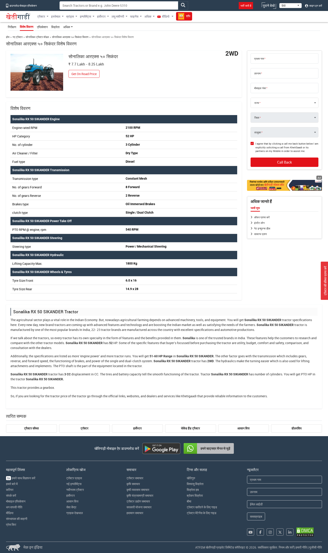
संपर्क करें (11, 495)
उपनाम (257, 73)
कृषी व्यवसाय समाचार (138, 490)
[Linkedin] (289, 532)
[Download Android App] (161, 448)
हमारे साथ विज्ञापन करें (21, 478)
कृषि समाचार (133, 484)
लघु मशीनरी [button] (118, 16)
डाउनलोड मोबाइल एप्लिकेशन (23, 5)
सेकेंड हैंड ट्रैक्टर (190, 428)
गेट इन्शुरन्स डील (262, 228)
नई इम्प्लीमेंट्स (73, 484)
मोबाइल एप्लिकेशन (15, 501)
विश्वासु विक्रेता (195, 484)
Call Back (284, 162)
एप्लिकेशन (42, 27)
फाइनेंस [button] (134, 16)
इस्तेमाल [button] (55, 16)
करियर (9, 490)
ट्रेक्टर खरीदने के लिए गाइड (202, 507)
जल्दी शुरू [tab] (255, 208)
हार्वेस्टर (137, 428)
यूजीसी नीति (315, 547)
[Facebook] (260, 532)
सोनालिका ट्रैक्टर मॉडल (37, 37)
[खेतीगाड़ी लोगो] (18, 16)
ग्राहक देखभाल (74, 513)
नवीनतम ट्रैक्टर (75, 490)
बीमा (189, 501)
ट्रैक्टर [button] (41, 16)
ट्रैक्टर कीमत (31, 428)
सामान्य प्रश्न (260, 234)
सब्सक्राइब (256, 516)
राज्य (256, 102)
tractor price (58, 396)
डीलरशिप (296, 428)
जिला (256, 117)
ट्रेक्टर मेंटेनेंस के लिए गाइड (201, 513)
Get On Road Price (84, 74)
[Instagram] (270, 532)
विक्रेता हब (193, 490)
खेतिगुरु (191, 478)
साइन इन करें (315, 5)
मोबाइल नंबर (260, 88)
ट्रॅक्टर (84, 428)
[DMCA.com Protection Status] (305, 532)
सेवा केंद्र (71, 507)
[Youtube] (250, 532)
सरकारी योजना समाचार (139, 507)
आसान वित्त (243, 428)
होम (7, 37)
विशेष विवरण (26, 27)
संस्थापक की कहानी (16, 519)
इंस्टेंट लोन (259, 223)
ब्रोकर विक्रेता (195, 495)
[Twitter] (280, 532)
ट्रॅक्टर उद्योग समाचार (138, 501)
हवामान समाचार (135, 513)
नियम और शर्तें (286, 547)
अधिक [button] (147, 16)
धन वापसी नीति (14, 507)
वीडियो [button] (165, 16)
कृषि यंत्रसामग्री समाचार (140, 495)
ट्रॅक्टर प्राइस (74, 478)
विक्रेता (55, 27)
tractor (287, 320)
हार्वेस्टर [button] (101, 16)
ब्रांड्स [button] (70, 16)
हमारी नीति (301, 547)
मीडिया (9, 513)
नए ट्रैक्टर (17, 37)
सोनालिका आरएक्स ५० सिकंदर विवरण (70, 37)
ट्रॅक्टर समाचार (135, 478)
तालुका (257, 132)
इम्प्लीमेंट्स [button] (85, 16)
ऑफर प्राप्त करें (262, 217)
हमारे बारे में (12, 484)
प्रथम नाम (259, 58)
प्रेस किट (11, 524)
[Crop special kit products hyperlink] (284, 185)
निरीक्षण (12, 27)
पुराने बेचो (269, 5)
